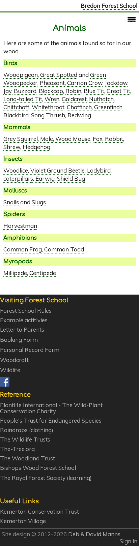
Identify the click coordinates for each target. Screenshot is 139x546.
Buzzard (25, 90)
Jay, (7, 90)
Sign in (128, 541)
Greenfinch (108, 107)
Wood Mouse (72, 138)
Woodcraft (14, 360)
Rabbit (114, 138)
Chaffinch (79, 107)
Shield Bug (71, 178)
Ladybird (99, 170)
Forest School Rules (26, 311)
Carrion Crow (85, 82)
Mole (46, 138)
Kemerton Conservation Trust (39, 512)
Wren (52, 98)
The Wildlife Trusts (25, 439)
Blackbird (16, 115)
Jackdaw (116, 82)
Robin (73, 90)
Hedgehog (36, 146)
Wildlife (10, 370)
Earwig (45, 178)
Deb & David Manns (94, 534)
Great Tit (118, 90)
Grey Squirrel (20, 138)
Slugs (39, 202)
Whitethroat (48, 107)
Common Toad (64, 249)
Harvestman (20, 225)
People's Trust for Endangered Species (51, 421)
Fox (98, 138)
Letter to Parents (22, 330)
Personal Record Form (29, 350)
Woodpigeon (20, 74)
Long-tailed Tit (22, 98)
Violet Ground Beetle (57, 170)
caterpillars (18, 178)
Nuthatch (101, 98)
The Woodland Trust (27, 458)
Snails (11, 202)
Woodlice (15, 170)
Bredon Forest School (109, 5)
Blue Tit (94, 90)
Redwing (79, 115)
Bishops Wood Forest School (38, 468)
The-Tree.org (17, 449)
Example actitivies (24, 320)
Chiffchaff (16, 107)
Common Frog (22, 249)
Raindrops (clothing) (26, 430)
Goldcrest (74, 98)
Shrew (11, 146)
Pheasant (52, 82)
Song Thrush (48, 115)
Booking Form (19, 340)
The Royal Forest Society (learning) (46, 478)
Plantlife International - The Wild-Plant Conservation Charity (51, 408)
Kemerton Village (23, 521)
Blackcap (51, 90)
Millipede (15, 272)
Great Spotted (58, 74)
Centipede (42, 272)
